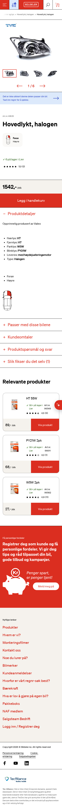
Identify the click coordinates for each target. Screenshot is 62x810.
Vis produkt (45, 425)
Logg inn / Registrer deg (21, 726)
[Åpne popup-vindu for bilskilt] (14, 4)
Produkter (10, 627)
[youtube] (16, 763)
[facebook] (5, 763)
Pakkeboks (11, 704)
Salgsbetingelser (27, 756)
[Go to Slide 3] (38, 73)
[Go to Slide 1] (10, 73)
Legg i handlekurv (31, 200)
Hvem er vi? (11, 635)
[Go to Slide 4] (52, 73)
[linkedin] (27, 763)
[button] (31, 47)
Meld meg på (46, 586)
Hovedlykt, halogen (25, 14)
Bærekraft (10, 688)
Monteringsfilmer (16, 643)
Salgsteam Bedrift (16, 719)
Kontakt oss (12, 650)
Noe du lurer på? (15, 658)
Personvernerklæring (13, 753)
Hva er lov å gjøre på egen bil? (25, 696)
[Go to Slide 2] (24, 73)
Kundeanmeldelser (17, 673)
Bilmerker (10, 665)
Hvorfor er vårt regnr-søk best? (26, 681)
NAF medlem (13, 711)
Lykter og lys (8, 14)
